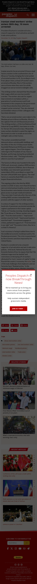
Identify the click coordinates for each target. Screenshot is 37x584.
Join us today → (18, 309)
